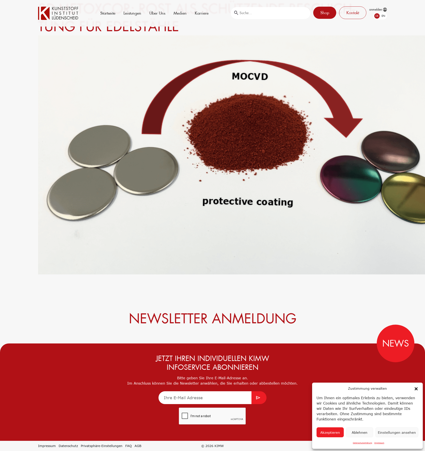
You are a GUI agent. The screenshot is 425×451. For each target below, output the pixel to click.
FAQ (128, 446)
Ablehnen (359, 432)
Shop (324, 12)
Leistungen (132, 13)
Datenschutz (68, 446)
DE (377, 16)
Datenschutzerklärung (362, 443)
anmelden (376, 10)
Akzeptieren (330, 432)
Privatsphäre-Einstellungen (101, 446)
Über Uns (157, 13)
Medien (180, 13)
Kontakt (352, 12)
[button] (416, 388)
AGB (138, 446)
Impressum (379, 443)
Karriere (202, 13)
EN (383, 16)
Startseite (107, 13)
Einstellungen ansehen (397, 432)
